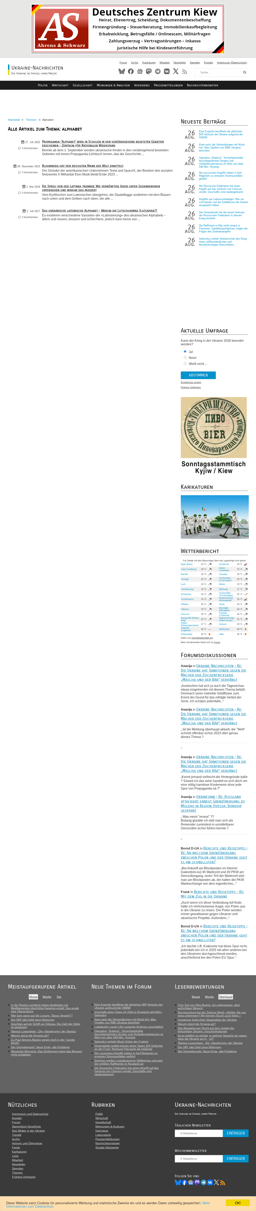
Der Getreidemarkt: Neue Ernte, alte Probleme (40, 1047)
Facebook (131, 71)
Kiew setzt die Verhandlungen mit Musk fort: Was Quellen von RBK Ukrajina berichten (222, 147)
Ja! (191, 352)
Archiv (134, 62)
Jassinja (223, 574)
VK (210, 1182)
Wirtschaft (60, 85)
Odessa (185, 609)
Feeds (16, 1147)
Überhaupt (225, 996)
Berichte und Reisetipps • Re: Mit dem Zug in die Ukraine (212, 894)
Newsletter (180, 62)
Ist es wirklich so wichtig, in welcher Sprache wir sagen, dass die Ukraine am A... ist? (212, 1037)
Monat (33, 996)
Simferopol (224, 629)
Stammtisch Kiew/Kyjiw (26, 1126)
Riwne (222, 584)
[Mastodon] (197, 1182)
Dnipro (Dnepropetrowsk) (190, 624)
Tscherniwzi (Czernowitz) (225, 579)
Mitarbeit (165, 62)
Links (15, 1155)
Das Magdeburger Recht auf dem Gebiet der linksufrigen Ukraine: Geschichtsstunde (206, 1030)
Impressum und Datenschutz (30, 1113)
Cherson (185, 614)
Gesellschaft (82, 85)
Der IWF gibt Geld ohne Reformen (32, 1019)
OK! (238, 1202)
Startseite (14, 119)
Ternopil (184, 579)
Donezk (223, 624)
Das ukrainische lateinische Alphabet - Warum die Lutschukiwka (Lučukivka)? (99, 210)
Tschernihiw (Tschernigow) (226, 594)
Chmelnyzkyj (187, 589)
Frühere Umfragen (191, 387)
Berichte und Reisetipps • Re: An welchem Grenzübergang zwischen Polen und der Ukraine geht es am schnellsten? (214, 855)
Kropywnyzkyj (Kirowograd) (226, 599)
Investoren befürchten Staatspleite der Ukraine (207, 1019)
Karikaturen (149, 62)
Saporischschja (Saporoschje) (226, 619)
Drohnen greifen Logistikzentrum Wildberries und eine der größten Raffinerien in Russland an (128, 1062)
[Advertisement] (128, 99)
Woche (47, 996)
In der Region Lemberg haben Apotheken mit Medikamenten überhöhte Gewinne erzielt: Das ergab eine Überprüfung (45, 1008)
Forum (123, 62)
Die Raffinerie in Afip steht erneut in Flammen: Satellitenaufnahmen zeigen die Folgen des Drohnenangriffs (223, 228)
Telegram (158, 71)
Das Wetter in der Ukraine (28, 1130)
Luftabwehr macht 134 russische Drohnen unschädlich (128, 1026)
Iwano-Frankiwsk (224, 569)
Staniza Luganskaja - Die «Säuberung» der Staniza (43, 1031)
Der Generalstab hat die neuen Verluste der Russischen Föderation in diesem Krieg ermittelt (221, 215)
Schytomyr (186, 594)
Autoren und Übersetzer (27, 1143)
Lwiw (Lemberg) (188, 569)
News (140, 71)
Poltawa (184, 604)
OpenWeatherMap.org (202, 638)
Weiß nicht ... (198, 363)
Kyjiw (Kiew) (187, 564)
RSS (185, 71)
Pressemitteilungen (168, 85)
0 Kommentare (30, 148)
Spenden (195, 62)
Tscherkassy (187, 599)
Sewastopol (186, 634)
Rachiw (184, 574)
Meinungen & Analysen (113, 85)
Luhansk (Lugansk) (186, 629)
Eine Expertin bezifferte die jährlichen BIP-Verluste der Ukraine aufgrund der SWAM (221, 134)
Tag (59, 996)
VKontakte (167, 71)
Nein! (192, 358)
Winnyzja (223, 589)
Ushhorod (224, 564)
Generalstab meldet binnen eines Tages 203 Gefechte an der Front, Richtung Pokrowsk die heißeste (128, 1047)
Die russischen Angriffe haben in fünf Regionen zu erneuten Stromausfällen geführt (220, 175)
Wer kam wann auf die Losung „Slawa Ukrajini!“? (42, 1015)
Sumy (222, 604)
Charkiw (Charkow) (224, 614)
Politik (43, 85)
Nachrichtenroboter (202, 85)
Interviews (142, 85)
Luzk (183, 584)
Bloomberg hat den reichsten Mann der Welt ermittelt (82, 166)
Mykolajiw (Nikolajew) (224, 609)
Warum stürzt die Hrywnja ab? (30, 1035)
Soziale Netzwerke (107, 1147)
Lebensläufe (103, 1134)
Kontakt (208, 62)
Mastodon (149, 71)
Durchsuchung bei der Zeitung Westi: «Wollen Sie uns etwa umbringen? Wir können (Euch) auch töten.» (212, 1014)
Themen (31, 119)
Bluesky (122, 71)
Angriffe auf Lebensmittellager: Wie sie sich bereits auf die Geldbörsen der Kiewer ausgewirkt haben (223, 202)
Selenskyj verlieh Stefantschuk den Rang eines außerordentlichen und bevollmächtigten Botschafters (223, 241)
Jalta (221, 634)
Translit (16, 1134)
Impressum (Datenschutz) (232, 62)
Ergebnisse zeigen (191, 382)
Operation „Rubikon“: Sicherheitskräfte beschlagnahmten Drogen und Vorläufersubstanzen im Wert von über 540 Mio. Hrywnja (221, 162)
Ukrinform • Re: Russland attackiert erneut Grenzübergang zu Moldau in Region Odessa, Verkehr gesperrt (213, 803)
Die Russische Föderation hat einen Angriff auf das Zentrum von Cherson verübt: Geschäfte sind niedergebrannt (221, 188)
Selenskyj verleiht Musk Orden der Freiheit (121, 1041)
